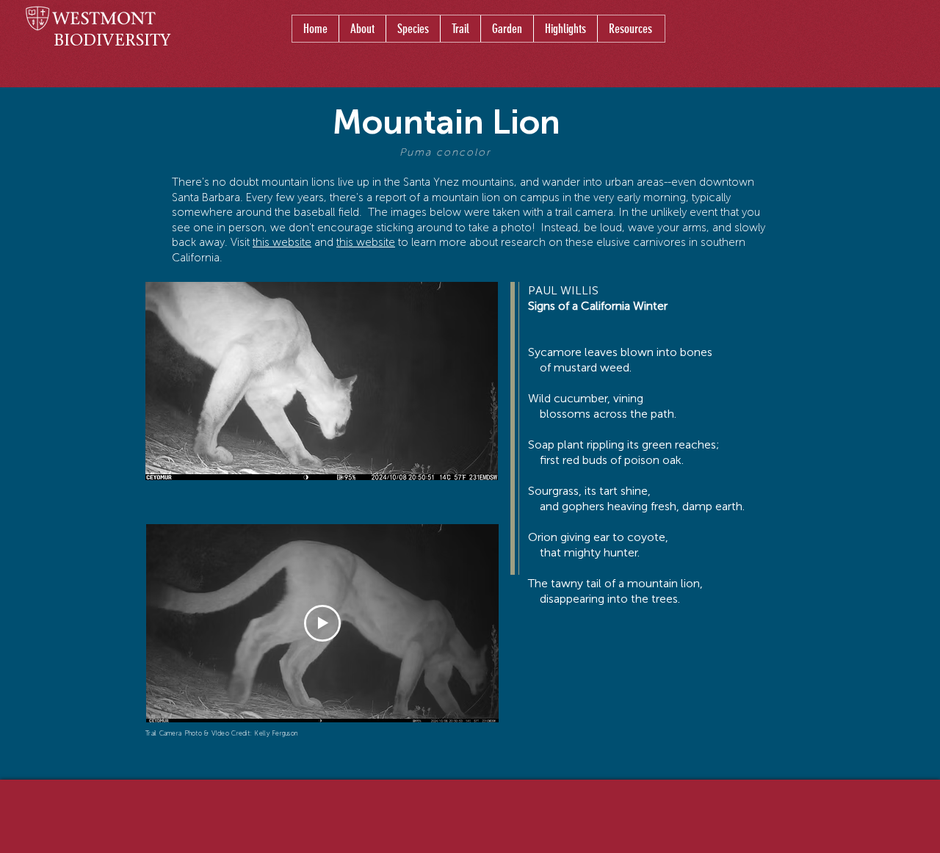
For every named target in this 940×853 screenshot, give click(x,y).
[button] (413, 28)
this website (282, 242)
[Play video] (322, 623)
